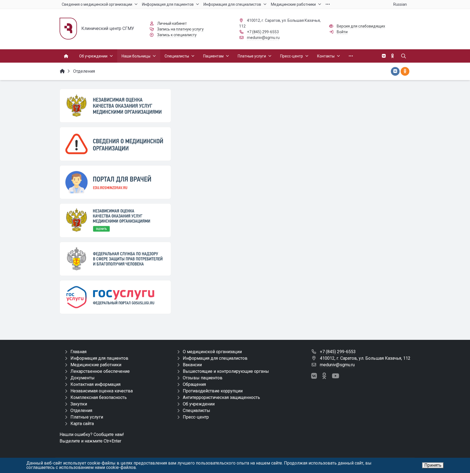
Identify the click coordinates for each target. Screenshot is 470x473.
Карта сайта (82, 423)
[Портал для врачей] (115, 182)
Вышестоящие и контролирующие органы (226, 371)
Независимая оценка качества (101, 390)
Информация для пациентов (99, 358)
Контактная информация (95, 384)
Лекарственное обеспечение (100, 371)
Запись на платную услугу (180, 29)
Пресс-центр (196, 417)
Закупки (78, 404)
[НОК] (115, 105)
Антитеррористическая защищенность (221, 397)
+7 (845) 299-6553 (263, 32)
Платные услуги (86, 417)
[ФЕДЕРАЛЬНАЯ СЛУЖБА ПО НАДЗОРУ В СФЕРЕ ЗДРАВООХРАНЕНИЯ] (115, 259)
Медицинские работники (95, 364)
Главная (78, 351)
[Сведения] (115, 143)
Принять (432, 465)
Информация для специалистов (215, 358)
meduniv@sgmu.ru (263, 37)
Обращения (194, 384)
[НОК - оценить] (115, 220)
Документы (82, 377)
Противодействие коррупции (213, 390)
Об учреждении (199, 404)
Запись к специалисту (177, 35)
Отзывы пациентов (202, 377)
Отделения (81, 410)
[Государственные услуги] (115, 297)
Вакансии (192, 364)
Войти (342, 32)
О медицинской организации (212, 351)
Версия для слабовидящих (361, 26)
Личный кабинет (172, 23)
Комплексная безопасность (98, 397)
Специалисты (196, 410)
